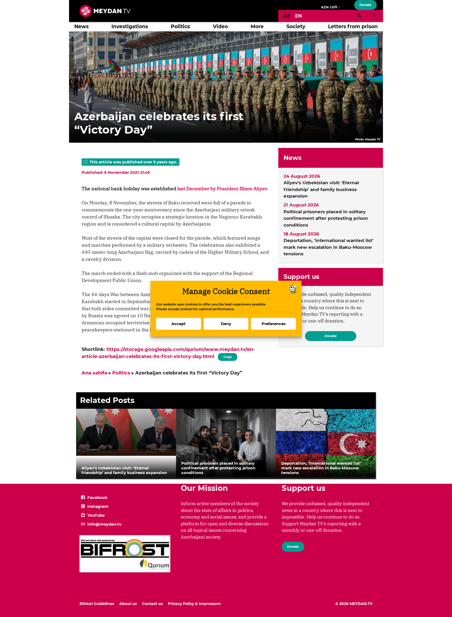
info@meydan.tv (104, 524)
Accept (178, 323)
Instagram (98, 506)
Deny (226, 323)
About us (128, 603)
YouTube (96, 515)
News (81, 27)
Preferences (274, 323)
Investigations (129, 27)
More (257, 27)
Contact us (152, 603)
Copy (227, 356)
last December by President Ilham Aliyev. (222, 189)
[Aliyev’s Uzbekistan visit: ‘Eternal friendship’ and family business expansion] (126, 454)
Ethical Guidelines (97, 603)
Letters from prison (353, 27)
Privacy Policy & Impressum (194, 603)
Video (220, 27)
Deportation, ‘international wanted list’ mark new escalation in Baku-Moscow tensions (328, 247)
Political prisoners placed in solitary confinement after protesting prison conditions (326, 218)
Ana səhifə (94, 373)
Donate (365, 5)
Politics (180, 27)
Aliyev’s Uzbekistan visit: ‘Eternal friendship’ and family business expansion (321, 189)
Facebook (97, 497)
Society (295, 27)
